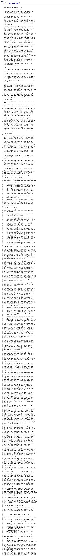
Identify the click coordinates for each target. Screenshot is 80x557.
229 (1, 192)
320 (1, 266)
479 (1, 395)
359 (1, 298)
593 (1, 488)
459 (1, 379)
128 (1, 110)
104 (1, 91)
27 (1, 28)
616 (1, 507)
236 (1, 198)
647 (1, 532)
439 (1, 363)
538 (1, 443)
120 (1, 104)
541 (1, 446)
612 (1, 503)
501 (1, 413)
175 (1, 148)
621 (1, 511)
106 (1, 92)
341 (1, 283)
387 (1, 321)
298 (1, 248)
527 (1, 434)
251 (1, 210)
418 (1, 346)
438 (1, 362)
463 (1, 382)
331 (1, 275)
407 (1, 337)
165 (1, 140)
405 (1, 335)
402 (1, 333)
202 (1, 170)
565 (1, 465)
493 (1, 407)
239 (1, 200)
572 (1, 471)
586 (1, 482)
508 (1, 419)
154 (1, 131)
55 (1, 51)
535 (1, 441)
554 (1, 456)
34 (1, 34)
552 (1, 455)
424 (1, 351)
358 (1, 297)
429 (1, 355)
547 (1, 451)
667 (1, 548)
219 (1, 184)
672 (1, 552)
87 (1, 77)
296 (1, 247)
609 (1, 501)
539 (1, 444)
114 (1, 99)
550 (1, 453)
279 (1, 233)
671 (1, 551)
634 (1, 521)
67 (1, 61)
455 (1, 376)
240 (1, 201)
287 (1, 239)
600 (1, 494)
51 (1, 48)
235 (1, 197)
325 (1, 270)
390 (1, 323)
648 (1, 533)
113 (1, 98)
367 (1, 304)
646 (1, 531)
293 (1, 244)
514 (1, 424)
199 (1, 168)
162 (1, 138)
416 (1, 344)
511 (1, 421)
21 (1, 23)
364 (1, 302)
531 (1, 438)
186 (1, 157)
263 (1, 220)
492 (1, 406)
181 (1, 153)
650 (1, 534)
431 (1, 356)
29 (1, 30)
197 (1, 166)
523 (1, 431)
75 (1, 67)
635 (1, 522)
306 (1, 255)
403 (1, 334)
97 (1, 85)
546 (1, 450)
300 (1, 250)
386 (1, 320)
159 (1, 135)
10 (1, 14)
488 (1, 403)
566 (1, 466)
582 (1, 479)
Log (4, 3)
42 (1, 40)
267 (1, 223)
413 (1, 342)
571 (1, 470)
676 (1, 555)
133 (1, 114)
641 (1, 527)
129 (1, 111)
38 (1, 37)
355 (1, 295)
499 (1, 412)
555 (1, 457)
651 (1, 535)
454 (1, 375)
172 (1, 146)
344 (1, 286)
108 (1, 94)
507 (1, 418)
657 (1, 540)
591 (1, 486)
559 (1, 460)
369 (1, 306)
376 (1, 312)
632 (1, 520)
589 (1, 485)
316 (1, 263)
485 (1, 400)
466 (1, 385)
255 (1, 213)
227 (1, 191)
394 (1, 326)
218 (1, 183)
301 (1, 251)
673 (1, 553)
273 (1, 228)
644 (1, 529)
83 (1, 74)
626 (1, 515)
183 (1, 155)
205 (1, 173)
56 (1, 52)
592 (1, 487)
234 (1, 196)
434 (1, 359)
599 (1, 493)
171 (1, 145)
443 (1, 366)
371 (1, 308)
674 (1, 554)
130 (1, 112)
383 (1, 317)
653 (1, 537)
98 (1, 86)
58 (1, 53)
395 (1, 327)
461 (1, 381)
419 (1, 347)
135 (1, 116)
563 (1, 464)
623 (1, 512)
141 (1, 121)
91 (1, 80)
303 (1, 252)
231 (1, 194)
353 (1, 293)
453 (1, 374)
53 (1, 49)
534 (1, 440)
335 (1, 278)
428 (1, 354)
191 (1, 161)
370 (1, 307)
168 (1, 143)
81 (1, 72)
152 (1, 130)
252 (1, 211)
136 (1, 117)
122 (1, 105)
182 (1, 154)
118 (1, 102)
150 (1, 128)
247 (1, 207)
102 (1, 89)
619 (1, 509)
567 (1, 467)
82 (1, 73)
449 (1, 371)
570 (1, 469)
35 (1, 35)
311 (1, 259)
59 (1, 54)
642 (1, 528)
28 (1, 29)
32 (1, 32)
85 (1, 75)
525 (1, 433)
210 (1, 177)
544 (1, 448)
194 (1, 164)
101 (1, 88)
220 (1, 185)
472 (1, 390)
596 (1, 490)
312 (1, 260)
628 (1, 516)
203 (1, 171)
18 (1, 21)
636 (1, 523)
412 (1, 341)
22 (1, 24)
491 (1, 405)
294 (1, 245)
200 (1, 169)
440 (1, 364)
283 (1, 236)
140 (1, 120)
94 (1, 83)
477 (1, 394)
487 (1, 402)
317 (1, 264)
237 (1, 199)
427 (1, 353)
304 (1, 253)
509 (1, 420)
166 (1, 141)
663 (1, 545)
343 (1, 285)
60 (1, 55)
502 (1, 414)
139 (1, 119)
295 (1, 246)
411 (1, 340)
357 (1, 296)
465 (1, 384)
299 (1, 249)
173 (1, 147)
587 (1, 483)
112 (1, 97)
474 (1, 391)
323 (1, 269)
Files (7, 3)
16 (1, 19)
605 (1, 498)
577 (1, 475)
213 (1, 179)
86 (1, 76)
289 (1, 241)
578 (1, 476)
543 (1, 447)
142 (1, 122)
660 (1, 542)
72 (1, 65)
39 (1, 38)
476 (1, 393)
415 (1, 343)
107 (1, 93)
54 (1, 50)
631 (1, 519)
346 (1, 287)
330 (1, 274)
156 (1, 133)
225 (1, 189)
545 (1, 449)
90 (1, 79)
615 (1, 506)
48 (1, 45)
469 (1, 387)
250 (1, 209)
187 (1, 158)
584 (1, 481)
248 (1, 208)
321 (1, 267)
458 (1, 378)
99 (1, 87)
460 (1, 380)
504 (1, 416)
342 (1, 284)
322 (1, 268)
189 (1, 160)
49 (1, 46)
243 (1, 204)
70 (1, 63)
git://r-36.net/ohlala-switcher (14, 2)
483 (1, 399)
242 (1, 203)
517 (1, 426)
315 (1, 262)
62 (1, 57)
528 (1, 435)
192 (1, 162)
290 (1, 242)
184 (1, 156)
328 (1, 273)
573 (1, 472)
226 (1, 190)
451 (1, 373)
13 (1, 17)
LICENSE (17, 3)
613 (1, 504)
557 (1, 459)
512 (1, 422)
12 (1, 16)
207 (1, 174)
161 (1, 137)
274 (1, 229)
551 (1, 454)
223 (1, 187)
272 (1, 227)
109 (1, 95)
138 (1, 118)
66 (1, 60)
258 (1, 216)
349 (1, 290)
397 (1, 329)
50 (1, 47)
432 (1, 357)
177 (1, 150)
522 (1, 430)
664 (1, 546)
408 (1, 338)
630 (1, 518)
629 (1, 517)
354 (1, 294)
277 (1, 231)
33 (1, 33)
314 (1, 261)
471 (1, 389)
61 (1, 56)
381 (1, 316)
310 (1, 258)
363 (1, 301)
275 (1, 230)
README (13, 3)
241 (1, 202)
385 (1, 319)
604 (1, 497)
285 (1, 238)
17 (1, 20)
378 (1, 313)
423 (1, 350)
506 (1, 417)
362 (1, 300)
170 (1, 144)
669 (1, 550)
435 (1, 360)
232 (1, 195)
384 (1, 318)
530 (1, 437)
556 (1, 458)
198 (1, 167)
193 (1, 163)
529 (1, 436)
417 (1, 345)
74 (1, 66)
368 (1, 305)
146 (1, 125)
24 (1, 26)
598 (1, 492)
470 (1, 388)
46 (1, 44)
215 (1, 181)
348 (1, 289)
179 (1, 152)
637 (1, 524)
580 (1, 477)
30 (1, 31)
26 (1, 27)
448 (1, 370)
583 (1, 480)
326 (1, 271)
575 (1, 473)
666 (1, 547)
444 (1, 367)
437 (1, 361)
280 (1, 234)
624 (1, 513)
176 (1, 149)
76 (1, 68)
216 (1, 182)
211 (1, 178)
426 (1, 352)
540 (1, 445)
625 (1, 514)
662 (1, 544)
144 (1, 123)
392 (1, 325)
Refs (10, 3)
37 (1, 36)
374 (1, 310)
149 (1, 127)
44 (1, 42)
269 (1, 225)
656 (1, 539)
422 (1, 349)
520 (1, 429)
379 (1, 314)
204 (1, 172)
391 (1, 324)
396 (1, 328)
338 (1, 281)
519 (1, 428)
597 (1, 491)
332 (1, 276)
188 (1, 159)
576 (1, 474)
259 (1, 217)
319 (1, 265)
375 (1, 311)
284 (1, 237)
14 (1, 18)
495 (1, 408)
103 (1, 90)
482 (1, 398)
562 (1, 463)
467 (1, 386)
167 (1, 142)
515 (1, 425)
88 (1, 78)
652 (1, 536)
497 (1, 410)
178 (1, 151)
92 (1, 81)
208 (1, 175)
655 (1, 538)
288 (1, 240)
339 (1, 282)
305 (1, 254)
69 (1, 62)
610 (1, 502)
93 (1, 82)
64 (1, 58)
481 (1, 397)
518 (1, 427)
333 (1, 277)
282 (1, 235)
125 (1, 108)
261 (1, 218)
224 (1, 188)
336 (1, 279)
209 (1, 176)
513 (1, 423)
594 (1, 489)
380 (1, 315)
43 (1, 41)
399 (1, 330)
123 (1, 106)
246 (1, 206)
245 (1, 205)
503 (1, 415)
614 (1, 505)
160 (1, 136)
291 (1, 243)
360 (1, 299)
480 (1, 396)
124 (1, 107)
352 (1, 292)
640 (1, 526)
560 (1, 461)
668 (1, 549)
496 (1, 409)
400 (1, 331)
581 (1, 478)
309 (1, 257)
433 (1, 358)
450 (1, 372)
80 (1, 71)
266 (1, 222)
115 (1, 100)
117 (1, 101)
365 (1, 303)
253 (1, 212)
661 (1, 543)
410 (1, 339)
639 (1, 525)
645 (1, 530)
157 (1, 134)
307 (1, 256)
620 (1, 510)
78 (1, 70)
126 (1, 109)
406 (1, 336)
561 (1, 462)
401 (1, 332)
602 (1, 495)
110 (1, 96)
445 (1, 368)
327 (1, 272)
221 (1, 186)
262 (1, 219)
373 (1, 309)
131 (1, 113)
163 (1, 139)
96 (1, 84)
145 (1, 124)
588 (1, 484)
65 (1, 59)
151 (1, 129)
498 (1, 411)
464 (1, 383)
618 (1, 508)
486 (1, 401)
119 (1, 103)
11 (1, 15)
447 (1, 369)
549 (1, 452)
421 (1, 348)
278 (1, 232)
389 (1, 322)
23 (1, 25)
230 (1, 193)
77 (1, 69)
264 (1, 221)
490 (1, 404)
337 (1, 280)
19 (1, 22)
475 (1, 392)
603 (1, 496)
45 (1, 43)
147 (1, 126)
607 (1, 499)
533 (1, 439)
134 (1, 115)
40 (1, 39)
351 (1, 291)
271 (1, 226)
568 (1, 468)
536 (1, 442)
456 (1, 377)
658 (1, 541)
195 (1, 165)
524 (1, 432)
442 (1, 365)
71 (1, 64)
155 (1, 132)
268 (1, 224)
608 (1, 500)
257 (1, 215)
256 (1, 214)
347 (1, 288)
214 (1, 180)
